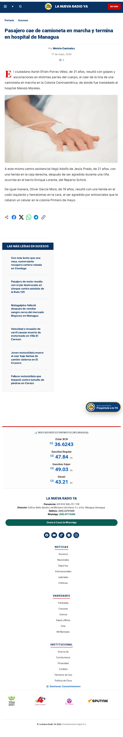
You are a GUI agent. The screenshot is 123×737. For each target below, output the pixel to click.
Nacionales (63, 559)
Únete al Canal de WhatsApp (61, 522)
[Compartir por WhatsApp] (28, 217)
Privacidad (63, 663)
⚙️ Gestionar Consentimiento (63, 686)
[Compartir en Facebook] (14, 217)
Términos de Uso (63, 674)
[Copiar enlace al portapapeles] (43, 217)
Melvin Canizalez (64, 48)
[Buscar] (20, 6)
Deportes (63, 565)
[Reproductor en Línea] (12, 6)
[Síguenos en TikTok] (61, 535)
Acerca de (63, 651)
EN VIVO (114, 6)
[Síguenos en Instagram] (76, 535)
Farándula (63, 602)
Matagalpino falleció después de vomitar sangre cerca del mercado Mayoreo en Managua (27, 310)
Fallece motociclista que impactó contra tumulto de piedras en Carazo (27, 380)
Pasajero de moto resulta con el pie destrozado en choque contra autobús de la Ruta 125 (27, 287)
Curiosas (63, 608)
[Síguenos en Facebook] (47, 535)
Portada (9, 20)
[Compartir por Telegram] (36, 217)
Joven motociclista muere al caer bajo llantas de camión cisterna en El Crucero (27, 358)
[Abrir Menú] (5, 6)
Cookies (63, 669)
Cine (63, 626)
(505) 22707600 (66, 511)
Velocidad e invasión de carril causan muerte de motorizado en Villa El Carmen (26, 334)
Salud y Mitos (63, 620)
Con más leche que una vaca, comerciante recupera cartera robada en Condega (26, 263)
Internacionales (63, 571)
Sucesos (23, 20)
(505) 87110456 (67, 514)
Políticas (63, 583)
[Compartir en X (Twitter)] (21, 217)
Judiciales (63, 577)
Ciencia (63, 614)
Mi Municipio (63, 631)
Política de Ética (63, 680)
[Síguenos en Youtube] (54, 535)
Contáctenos (63, 657)
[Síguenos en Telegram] (69, 535)
